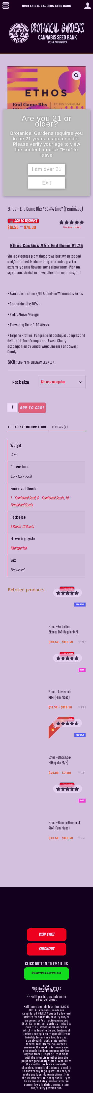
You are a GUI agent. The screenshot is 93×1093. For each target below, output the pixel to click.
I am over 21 (47, 169)
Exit (46, 183)
